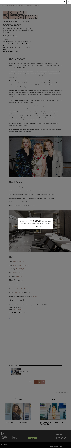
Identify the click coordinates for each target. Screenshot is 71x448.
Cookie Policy (47, 223)
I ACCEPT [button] (31, 226)
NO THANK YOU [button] (38, 226)
